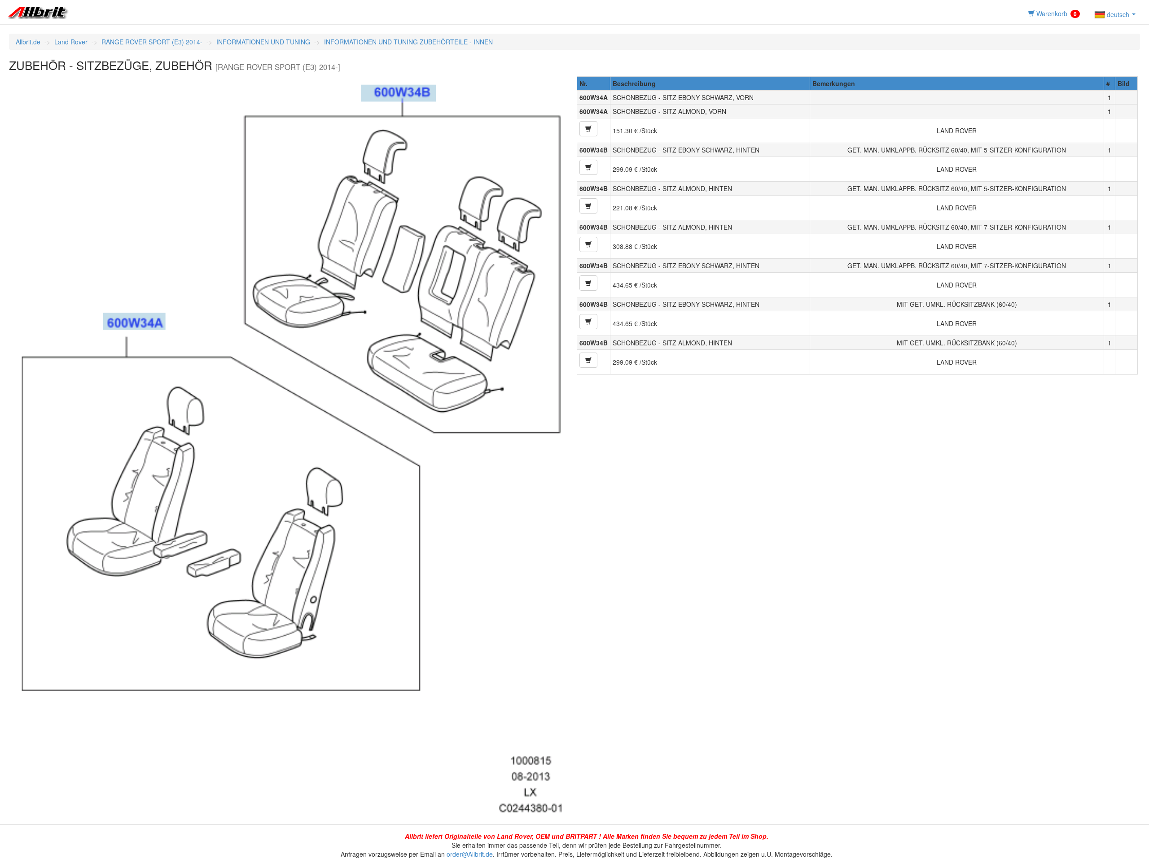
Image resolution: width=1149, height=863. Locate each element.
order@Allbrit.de (470, 854)
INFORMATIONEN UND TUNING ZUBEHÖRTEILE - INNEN (408, 41)
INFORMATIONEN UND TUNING (263, 41)
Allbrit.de (28, 41)
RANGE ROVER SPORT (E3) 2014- (151, 41)
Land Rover (71, 41)
